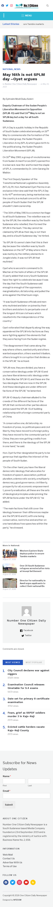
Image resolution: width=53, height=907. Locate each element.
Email (6, 791)
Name (7, 776)
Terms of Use (10, 866)
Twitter (28, 635)
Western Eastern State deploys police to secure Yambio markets (32, 553)
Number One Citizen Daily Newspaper (21, 84)
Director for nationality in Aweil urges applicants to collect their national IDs (33, 583)
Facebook (28, 630)
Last (30, 785)
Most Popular (34, 662)
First (5, 785)
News (17, 69)
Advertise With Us (12, 862)
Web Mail (8, 854)
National (8, 69)
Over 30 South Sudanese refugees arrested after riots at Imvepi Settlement (35, 568)
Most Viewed (13, 662)
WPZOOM (17, 900)
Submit (9, 804)
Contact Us (9, 858)
